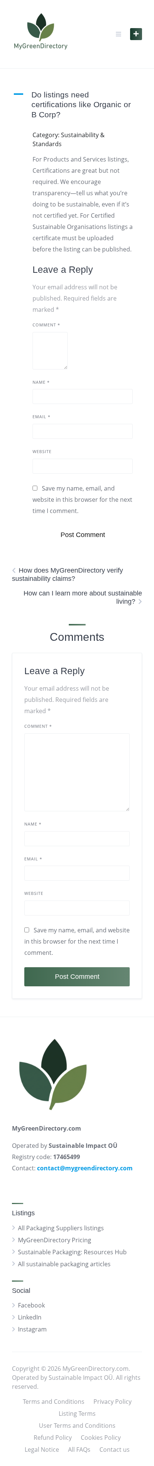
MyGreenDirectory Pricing (54, 1240)
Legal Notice (42, 1449)
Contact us (114, 1449)
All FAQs (79, 1449)
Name (41, 382)
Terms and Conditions (53, 1401)
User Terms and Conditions (77, 1425)
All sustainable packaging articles (64, 1264)
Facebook (31, 1305)
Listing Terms (77, 1413)
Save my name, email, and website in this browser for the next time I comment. (82, 499)
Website (42, 451)
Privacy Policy (112, 1401)
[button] (77, 104)
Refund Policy (53, 1437)
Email (41, 416)
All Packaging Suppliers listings (61, 1228)
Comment (46, 325)
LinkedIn (29, 1317)
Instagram (32, 1329)
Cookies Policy (101, 1437)
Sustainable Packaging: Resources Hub (72, 1252)
